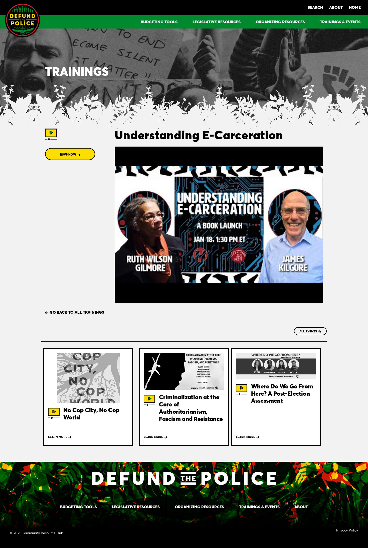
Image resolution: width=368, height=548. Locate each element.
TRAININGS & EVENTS (340, 21)
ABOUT (336, 7)
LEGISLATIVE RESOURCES (217, 21)
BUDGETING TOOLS (159, 21)
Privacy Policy (347, 530)
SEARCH (315, 7)
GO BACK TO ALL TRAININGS (76, 312)
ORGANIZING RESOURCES (280, 21)
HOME (355, 7)
